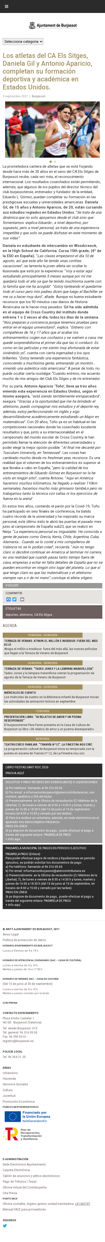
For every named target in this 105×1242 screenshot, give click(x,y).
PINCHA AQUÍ (15, 773)
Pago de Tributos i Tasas (20, 1181)
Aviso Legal (11, 934)
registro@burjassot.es (18, 1041)
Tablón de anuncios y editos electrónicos (31, 1176)
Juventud (9, 1096)
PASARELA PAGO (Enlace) (23, 854)
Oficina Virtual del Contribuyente (25, 1187)
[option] (52, 129)
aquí (17, 839)
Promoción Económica (19, 1101)
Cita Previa (10, 1002)
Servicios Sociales (15, 1084)
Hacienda (9, 1078)
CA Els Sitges (43, 614)
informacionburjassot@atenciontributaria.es (57, 792)
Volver (12, 585)
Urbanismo (10, 1073)
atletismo (26, 614)
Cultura (7, 1090)
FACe (15, 1198)
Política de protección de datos (24, 940)
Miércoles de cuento (20, 692)
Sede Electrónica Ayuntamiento (24, 1164)
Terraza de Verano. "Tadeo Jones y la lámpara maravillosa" (48, 668)
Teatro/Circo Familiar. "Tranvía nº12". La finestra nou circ (48, 744)
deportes (12, 614)
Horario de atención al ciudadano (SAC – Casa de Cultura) (42, 960)
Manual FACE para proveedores (24, 1209)
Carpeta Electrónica (16, 1170)
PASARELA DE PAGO (57, 834)
